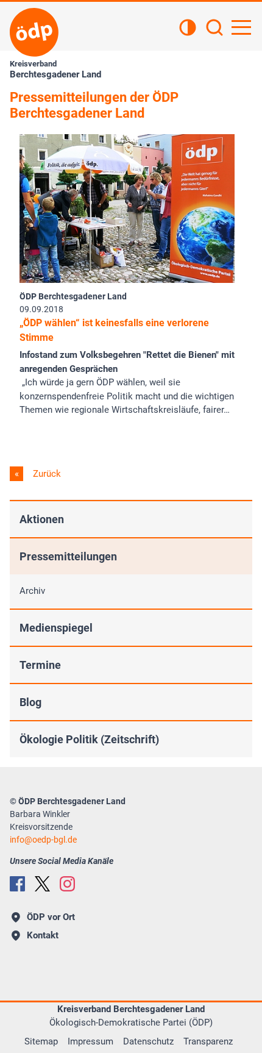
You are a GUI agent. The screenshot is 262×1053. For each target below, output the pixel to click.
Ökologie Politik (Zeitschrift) (89, 739)
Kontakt (42, 935)
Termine (40, 665)
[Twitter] (42, 883)
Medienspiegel (56, 627)
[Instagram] (67, 883)
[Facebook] (17, 883)
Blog (30, 702)
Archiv (32, 590)
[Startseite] (34, 32)
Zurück (45, 473)
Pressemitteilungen (68, 556)
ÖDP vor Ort (51, 917)
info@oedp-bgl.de (43, 839)
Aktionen (41, 519)
